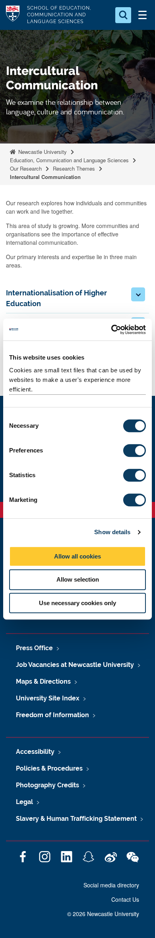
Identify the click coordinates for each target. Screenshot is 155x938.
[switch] (134, 450)
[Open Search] (123, 15)
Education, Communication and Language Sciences (69, 160)
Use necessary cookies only (77, 603)
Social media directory (111, 885)
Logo (13, 15)
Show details (112, 532)
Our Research (26, 168)
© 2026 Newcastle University (103, 914)
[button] (138, 294)
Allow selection (77, 579)
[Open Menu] (142, 15)
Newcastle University (42, 151)
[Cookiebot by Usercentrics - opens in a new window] (111, 329)
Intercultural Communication (45, 177)
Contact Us (125, 899)
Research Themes (74, 168)
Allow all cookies (77, 556)
